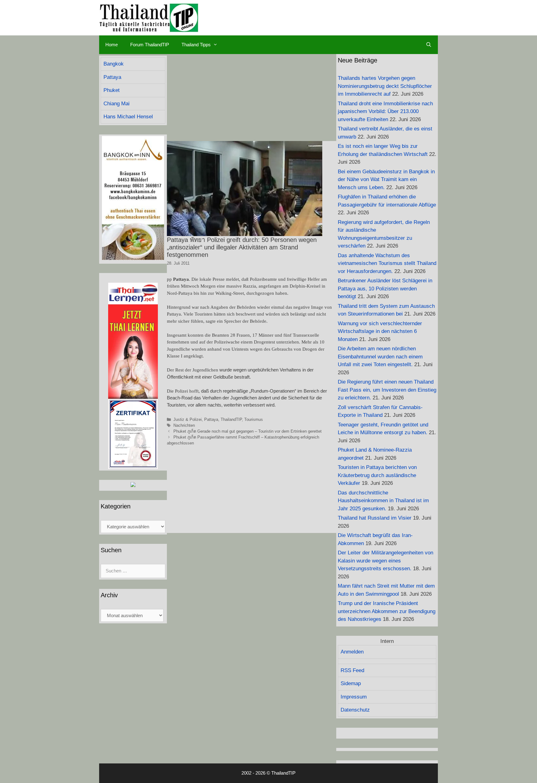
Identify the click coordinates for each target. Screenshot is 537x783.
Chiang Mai (116, 104)
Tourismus (253, 419)
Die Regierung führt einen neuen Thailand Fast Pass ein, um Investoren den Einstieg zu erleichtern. (387, 390)
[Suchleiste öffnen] (429, 44)
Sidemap (351, 683)
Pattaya (211, 419)
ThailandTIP (231, 419)
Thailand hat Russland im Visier (374, 518)
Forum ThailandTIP (149, 44)
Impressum (354, 697)
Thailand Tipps (196, 44)
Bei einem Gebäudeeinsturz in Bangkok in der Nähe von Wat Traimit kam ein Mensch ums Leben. (386, 179)
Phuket (111, 90)
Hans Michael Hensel (128, 117)
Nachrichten (184, 425)
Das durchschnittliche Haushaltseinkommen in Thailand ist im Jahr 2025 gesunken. (383, 501)
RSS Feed (352, 670)
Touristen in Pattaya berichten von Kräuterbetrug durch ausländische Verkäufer (377, 475)
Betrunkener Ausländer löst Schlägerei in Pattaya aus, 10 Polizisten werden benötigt (385, 288)
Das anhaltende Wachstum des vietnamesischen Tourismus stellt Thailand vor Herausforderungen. (387, 263)
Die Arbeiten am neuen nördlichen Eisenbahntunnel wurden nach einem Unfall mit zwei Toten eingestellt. (380, 356)
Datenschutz (355, 710)
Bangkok (113, 64)
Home (111, 44)
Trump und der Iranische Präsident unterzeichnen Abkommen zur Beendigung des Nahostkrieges (386, 611)
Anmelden (352, 652)
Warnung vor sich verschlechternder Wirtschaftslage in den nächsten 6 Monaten (380, 331)
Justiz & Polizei (187, 419)
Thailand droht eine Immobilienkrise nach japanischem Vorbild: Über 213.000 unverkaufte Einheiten (385, 111)
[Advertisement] (251, 97)
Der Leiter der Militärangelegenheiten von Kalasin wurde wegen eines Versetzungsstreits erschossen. (385, 560)
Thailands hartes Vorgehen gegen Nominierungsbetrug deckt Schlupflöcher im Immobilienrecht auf (385, 86)
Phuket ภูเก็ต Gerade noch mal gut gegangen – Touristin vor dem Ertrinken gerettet (247, 431)
